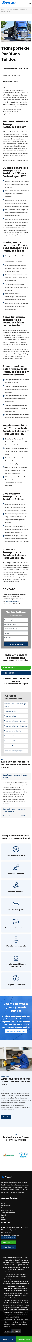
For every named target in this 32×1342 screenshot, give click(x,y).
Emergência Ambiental (11, 746)
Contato (3, 1220)
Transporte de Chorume (11, 741)
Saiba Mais (6, 1117)
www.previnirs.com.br (12, 601)
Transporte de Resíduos (12, 9)
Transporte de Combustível (12, 731)
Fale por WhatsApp (24, 1339)
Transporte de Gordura (11, 736)
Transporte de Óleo (10, 711)
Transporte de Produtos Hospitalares (16, 726)
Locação (4, 1215)
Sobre (3, 1203)
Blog (2, 1217)
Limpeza (4, 1208)
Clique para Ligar (8, 1339)
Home (2, 9)
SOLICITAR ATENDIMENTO (16, 644)
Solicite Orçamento (9, 1247)
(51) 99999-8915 (9, 667)
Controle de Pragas (7, 1210)
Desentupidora (5, 1205)
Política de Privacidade (11, 1322)
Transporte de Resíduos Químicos (15, 721)
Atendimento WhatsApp (16, 1031)
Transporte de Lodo (10, 716)
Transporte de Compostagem (13, 751)
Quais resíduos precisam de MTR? (14, 816)
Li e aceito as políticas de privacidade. (12, 1333)
